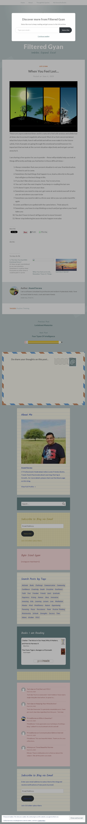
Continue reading (43, 36)
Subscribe (65, 30)
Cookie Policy (41, 820)
